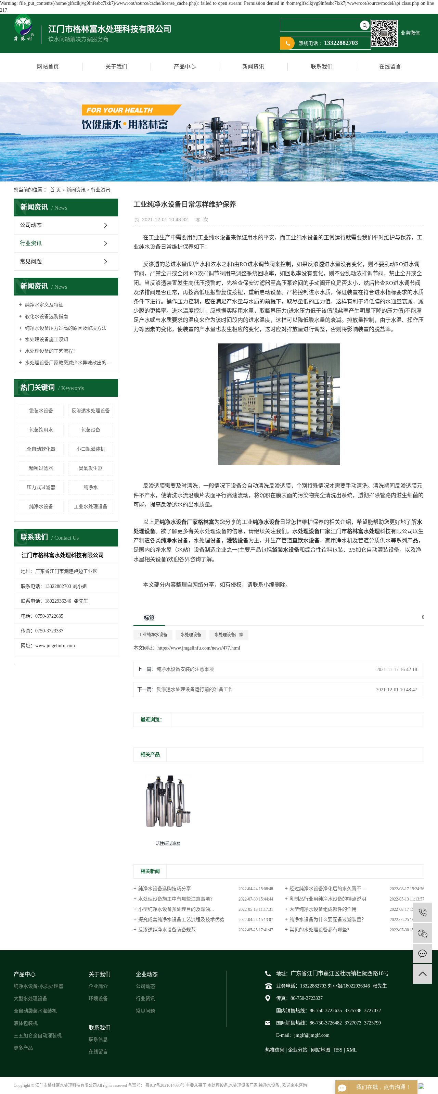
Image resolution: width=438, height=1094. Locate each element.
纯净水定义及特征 (43, 304)
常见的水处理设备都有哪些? (319, 929)
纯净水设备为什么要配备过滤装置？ (327, 919)
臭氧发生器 (91, 468)
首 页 (55, 189)
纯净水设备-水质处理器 (38, 986)
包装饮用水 (41, 429)
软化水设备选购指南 (46, 316)
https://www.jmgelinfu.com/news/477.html (198, 648)
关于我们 (116, 67)
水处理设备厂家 (229, 634)
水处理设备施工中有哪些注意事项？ (176, 899)
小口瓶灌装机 (90, 449)
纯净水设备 (41, 506)
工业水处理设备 (90, 506)
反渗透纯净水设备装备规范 (167, 929)
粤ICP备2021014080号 (165, 1085)
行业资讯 (100, 189)
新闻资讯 (253, 67)
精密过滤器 (41, 468)
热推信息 (274, 1050)
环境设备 (98, 998)
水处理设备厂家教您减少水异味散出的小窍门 (68, 362)
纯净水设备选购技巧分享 (164, 888)
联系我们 (322, 67)
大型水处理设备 (30, 998)
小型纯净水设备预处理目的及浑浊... (176, 909)
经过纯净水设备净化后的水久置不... (327, 888)
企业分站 (297, 1050)
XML (351, 1050)
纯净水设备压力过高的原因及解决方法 (65, 328)
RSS (338, 1050)
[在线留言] (422, 953)
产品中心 (185, 67)
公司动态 (31, 225)
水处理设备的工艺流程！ (51, 351)
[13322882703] (422, 912)
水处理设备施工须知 (46, 339)
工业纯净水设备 (153, 634)
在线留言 (390, 67)
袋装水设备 (41, 410)
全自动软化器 (41, 449)
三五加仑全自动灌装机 (38, 1035)
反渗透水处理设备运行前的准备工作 (194, 689)
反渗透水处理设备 (91, 410)
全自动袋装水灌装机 (35, 1011)
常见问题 (31, 261)
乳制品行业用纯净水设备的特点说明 (327, 899)
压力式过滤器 (41, 487)
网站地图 (321, 1050)
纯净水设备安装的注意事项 (185, 669)
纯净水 (90, 487)
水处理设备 (191, 634)
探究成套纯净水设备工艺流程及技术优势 (181, 919)
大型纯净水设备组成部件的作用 (323, 909)
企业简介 (98, 986)
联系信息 (98, 1039)
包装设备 (90, 429)
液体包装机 (26, 1023)
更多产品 (23, 1048)
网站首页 (48, 67)
